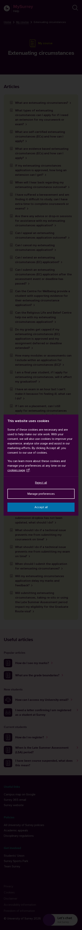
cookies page (16, 470)
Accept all (41, 507)
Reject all (41, 483)
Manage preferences (41, 494)
